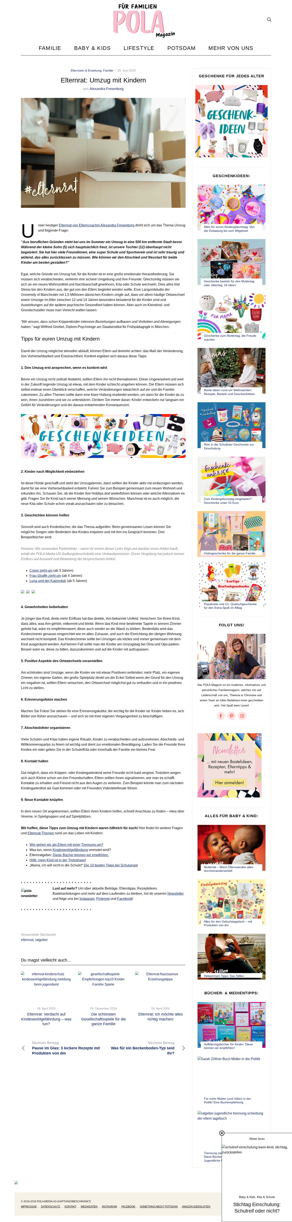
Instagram (87, 898)
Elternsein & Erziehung (86, 70)
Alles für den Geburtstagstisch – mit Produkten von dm (228, 923)
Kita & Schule (266, 1197)
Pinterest (103, 898)
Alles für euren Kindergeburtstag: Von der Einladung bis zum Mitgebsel (229, 228)
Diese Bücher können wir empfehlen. (81, 855)
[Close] (221, 1133)
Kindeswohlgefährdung (70, 850)
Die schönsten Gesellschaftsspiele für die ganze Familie (103, 1019)
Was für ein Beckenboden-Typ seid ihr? (142, 1048)
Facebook (124, 898)
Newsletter (175, 893)
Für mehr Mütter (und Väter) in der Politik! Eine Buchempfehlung (227, 1100)
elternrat (27, 940)
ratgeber (41, 940)
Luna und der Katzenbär (47, 581)
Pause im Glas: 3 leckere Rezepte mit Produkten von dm (66, 1048)
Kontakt (70, 1206)
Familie (108, 70)
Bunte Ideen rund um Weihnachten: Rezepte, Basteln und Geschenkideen (229, 392)
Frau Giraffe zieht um (45, 575)
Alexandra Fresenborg (107, 89)
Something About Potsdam (159, 1206)
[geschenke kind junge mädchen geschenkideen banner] (103, 460)
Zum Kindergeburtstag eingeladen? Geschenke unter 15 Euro (228, 500)
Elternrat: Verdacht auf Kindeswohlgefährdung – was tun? (46, 1019)
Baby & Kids (247, 1197)
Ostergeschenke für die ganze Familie (229, 553)
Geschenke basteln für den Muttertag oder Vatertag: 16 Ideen (229, 283)
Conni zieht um (40, 570)
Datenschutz (50, 1206)
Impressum (29, 1206)
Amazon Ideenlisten (196, 1206)
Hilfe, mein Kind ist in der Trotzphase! (57, 860)
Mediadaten (89, 1206)
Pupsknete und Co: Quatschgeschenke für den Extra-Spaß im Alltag (230, 606)
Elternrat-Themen (41, 833)
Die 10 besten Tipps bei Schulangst (111, 865)
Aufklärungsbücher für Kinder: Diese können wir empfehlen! (228, 1046)
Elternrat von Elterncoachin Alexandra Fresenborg (96, 225)
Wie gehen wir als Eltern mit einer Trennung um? (66, 845)
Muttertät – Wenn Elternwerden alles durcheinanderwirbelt (228, 869)
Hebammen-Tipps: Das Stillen (224, 976)
